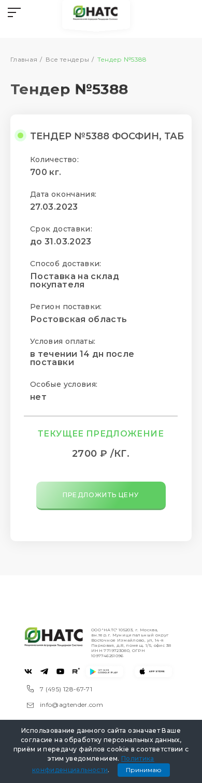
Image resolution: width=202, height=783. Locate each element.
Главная (24, 59)
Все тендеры (68, 59)
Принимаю (144, 770)
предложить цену (101, 495)
